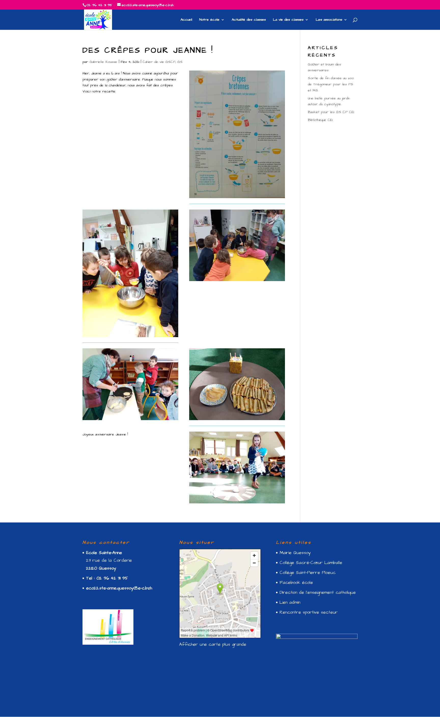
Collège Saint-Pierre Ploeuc (308, 573)
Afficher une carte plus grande (212, 644)
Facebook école (296, 583)
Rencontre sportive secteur (309, 612)
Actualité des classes (249, 20)
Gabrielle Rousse (103, 61)
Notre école (209, 20)
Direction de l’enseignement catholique (318, 592)
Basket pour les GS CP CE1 (331, 112)
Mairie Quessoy (295, 553)
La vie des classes (288, 20)
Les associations (329, 20)
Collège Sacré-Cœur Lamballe (311, 563)
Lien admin (290, 602)
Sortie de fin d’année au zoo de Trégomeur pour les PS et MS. (331, 84)
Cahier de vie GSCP (159, 61)
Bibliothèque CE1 (320, 119)
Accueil (186, 20)
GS (180, 61)
